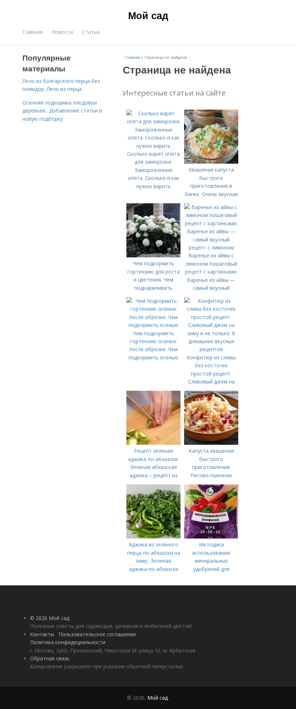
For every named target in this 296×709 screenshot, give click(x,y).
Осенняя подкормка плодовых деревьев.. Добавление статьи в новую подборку (62, 110)
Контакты (42, 634)
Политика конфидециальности (67, 642)
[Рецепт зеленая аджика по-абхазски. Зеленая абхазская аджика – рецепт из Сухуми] (153, 442)
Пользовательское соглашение (97, 634)
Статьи (91, 31)
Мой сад (148, 15)
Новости (62, 31)
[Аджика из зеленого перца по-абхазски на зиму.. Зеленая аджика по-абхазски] (153, 536)
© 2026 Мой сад (49, 618)
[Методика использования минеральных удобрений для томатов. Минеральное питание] (211, 536)
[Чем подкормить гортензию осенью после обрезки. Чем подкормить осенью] (153, 325)
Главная (32, 31)
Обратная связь (50, 658)
